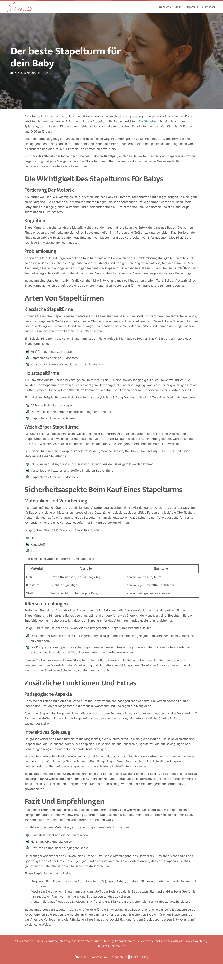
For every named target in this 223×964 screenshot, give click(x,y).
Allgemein (192, 7)
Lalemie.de (117, 946)
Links (178, 7)
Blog (145, 957)
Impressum (99, 957)
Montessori (209, 7)
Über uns (81, 957)
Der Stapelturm (148, 121)
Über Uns (165, 7)
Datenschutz (118, 957)
